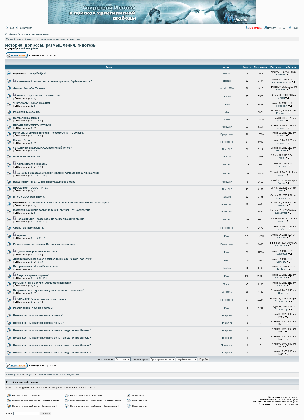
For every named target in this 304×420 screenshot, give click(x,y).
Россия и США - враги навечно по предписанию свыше (50, 219)
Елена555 (281, 205)
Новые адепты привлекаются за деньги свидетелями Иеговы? (52, 330)
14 (36, 278)
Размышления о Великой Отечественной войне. (42, 282)
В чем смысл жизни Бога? (29, 196)
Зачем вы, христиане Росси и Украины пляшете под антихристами (58, 172)
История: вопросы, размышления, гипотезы (58, 39)
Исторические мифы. (26, 118)
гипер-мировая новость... (32, 164)
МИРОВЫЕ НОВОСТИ (26, 156)
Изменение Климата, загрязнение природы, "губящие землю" (54, 81)
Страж (281, 97)
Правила (271, 28)
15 (40, 278)
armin (227, 104)
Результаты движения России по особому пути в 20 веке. (48, 132)
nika (227, 112)
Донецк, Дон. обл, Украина (29, 88)
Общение (30, 39)
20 (44, 222)
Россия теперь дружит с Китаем (33, 308)
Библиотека (255, 28)
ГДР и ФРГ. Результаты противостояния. (41, 299)
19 (40, 222)
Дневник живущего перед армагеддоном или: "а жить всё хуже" (52, 259)
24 (40, 176)
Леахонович (281, 106)
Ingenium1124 (227, 88)
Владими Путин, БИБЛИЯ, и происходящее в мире (44, 181)
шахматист (227, 204)
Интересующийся (281, 82)
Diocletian (281, 74)
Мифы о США (21, 140)
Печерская (226, 315)
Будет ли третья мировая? (33, 275)
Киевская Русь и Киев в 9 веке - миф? (40, 95)
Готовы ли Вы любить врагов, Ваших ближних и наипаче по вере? (68, 202)
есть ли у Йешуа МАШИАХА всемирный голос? (42, 147)
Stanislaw (281, 166)
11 (40, 238)
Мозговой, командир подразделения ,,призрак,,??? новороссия (51, 210)
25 (44, 176)
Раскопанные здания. (26, 112)
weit (281, 190)
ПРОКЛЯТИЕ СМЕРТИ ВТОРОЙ (32, 125)
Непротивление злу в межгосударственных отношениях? (48, 290)
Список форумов (14, 39)
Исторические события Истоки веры (35, 266)
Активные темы (40, 34)
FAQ (283, 28)
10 (36, 238)
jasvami (227, 196)
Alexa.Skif (227, 73)
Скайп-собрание (28, 48)
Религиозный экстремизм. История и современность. (46, 244)
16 (44, 278)
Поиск (294, 28)
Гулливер (281, 113)
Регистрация (25, 28)
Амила (281, 183)
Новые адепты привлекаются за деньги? (38, 315)
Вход (11, 28)
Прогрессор (226, 134)
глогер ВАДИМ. (37, 73)
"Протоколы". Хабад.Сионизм (31, 103)
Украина (22, 235)
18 (36, 222)
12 (44, 238)
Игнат (281, 293)
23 (36, 176)
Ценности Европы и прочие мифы (37, 251)
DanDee (227, 268)
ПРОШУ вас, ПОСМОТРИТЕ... (30, 187)
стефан (227, 81)
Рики (226, 236)
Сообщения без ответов (17, 34)
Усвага (226, 119)
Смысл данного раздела (28, 227)
